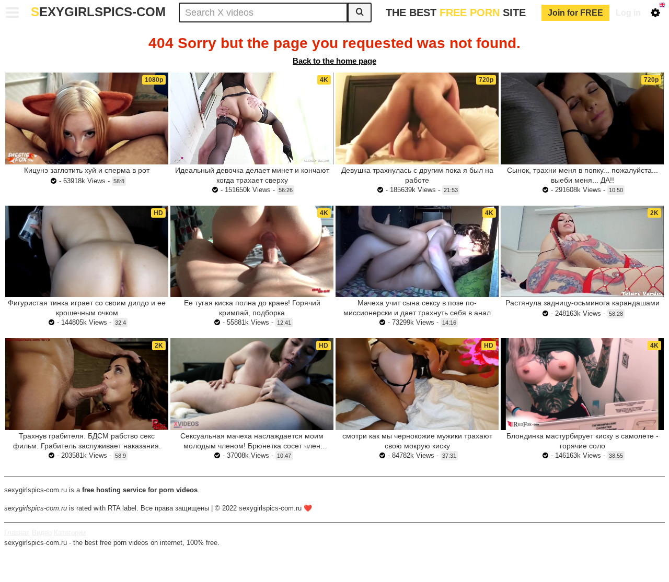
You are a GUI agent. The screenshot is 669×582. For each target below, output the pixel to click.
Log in (628, 12)
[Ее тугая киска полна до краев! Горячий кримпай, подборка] (251, 252)
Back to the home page (334, 60)
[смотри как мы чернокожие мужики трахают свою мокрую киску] (417, 384)
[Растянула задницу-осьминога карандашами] (582, 251)
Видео (42, 533)
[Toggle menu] (12, 12)
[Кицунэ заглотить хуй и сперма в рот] (86, 118)
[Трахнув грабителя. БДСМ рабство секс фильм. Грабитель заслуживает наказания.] (86, 384)
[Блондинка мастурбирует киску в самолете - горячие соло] (582, 384)
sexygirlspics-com (98, 12)
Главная (17, 533)
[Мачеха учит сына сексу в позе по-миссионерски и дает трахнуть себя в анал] (417, 251)
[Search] (360, 12)
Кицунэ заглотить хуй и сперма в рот (86, 170)
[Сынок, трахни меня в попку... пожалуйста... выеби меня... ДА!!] (582, 118)
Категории (70, 533)
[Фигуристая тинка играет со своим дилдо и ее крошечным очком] (86, 252)
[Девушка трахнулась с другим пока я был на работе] (417, 118)
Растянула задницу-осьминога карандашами (582, 303)
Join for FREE (575, 12)
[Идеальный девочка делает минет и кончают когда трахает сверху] (251, 118)
